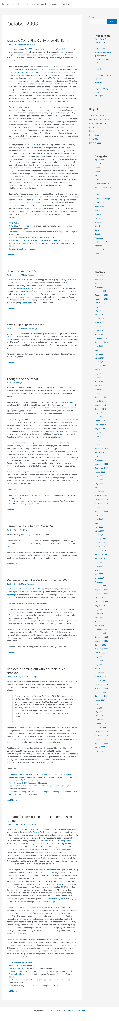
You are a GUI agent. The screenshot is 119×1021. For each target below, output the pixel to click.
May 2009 (99, 484)
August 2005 (100, 653)
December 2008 (101, 499)
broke (32, 870)
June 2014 (99, 401)
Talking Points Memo (98, 115)
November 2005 (101, 641)
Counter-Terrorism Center (25, 829)
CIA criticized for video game (21, 974)
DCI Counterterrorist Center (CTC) (23, 962)
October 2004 (100, 692)
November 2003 (101, 735)
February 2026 (101, 287)
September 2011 (101, 448)
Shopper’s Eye (38, 754)
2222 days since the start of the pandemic (103, 78)
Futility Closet (95, 143)
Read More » (12, 254)
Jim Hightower (65, 434)
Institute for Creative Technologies (37, 832)
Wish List (98, 253)
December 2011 (101, 440)
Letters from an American (99, 119)
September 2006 (101, 602)
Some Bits (93, 139)
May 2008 (99, 523)
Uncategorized (101, 242)
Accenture (26, 754)
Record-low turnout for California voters (25, 501)
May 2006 (99, 617)
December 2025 (101, 295)
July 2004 (99, 704)
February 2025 (101, 322)
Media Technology (29, 275)
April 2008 (99, 527)
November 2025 (101, 299)
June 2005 (99, 661)
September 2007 (101, 554)
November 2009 (101, 464)
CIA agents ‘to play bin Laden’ (21, 986)
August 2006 (100, 605)
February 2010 (100, 460)
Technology (99, 238)
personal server (26, 303)
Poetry (97, 210)
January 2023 (100, 366)
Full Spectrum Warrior (18, 968)
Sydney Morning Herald (56, 898)
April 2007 (99, 574)
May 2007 (99, 570)
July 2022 (99, 373)
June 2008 (99, 519)
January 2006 (100, 633)
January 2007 (100, 586)
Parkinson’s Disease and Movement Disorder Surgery (31, 232)
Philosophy (99, 206)
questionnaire (54, 597)
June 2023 (99, 346)
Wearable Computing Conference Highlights (38, 40)
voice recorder (33, 285)
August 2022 (100, 370)
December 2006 (101, 590)
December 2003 (101, 731)
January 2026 (100, 291)
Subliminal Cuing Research (20, 237)
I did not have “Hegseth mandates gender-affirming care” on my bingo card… (103, 56)
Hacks (97, 175)
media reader (25, 288)
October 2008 (100, 507)
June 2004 (99, 708)
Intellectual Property (103, 183)
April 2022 (99, 381)
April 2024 (99, 334)
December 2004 (101, 684)
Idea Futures (49, 873)
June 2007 (99, 566)
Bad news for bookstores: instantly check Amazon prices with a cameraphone (40, 786)
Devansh (93, 131)
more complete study (28, 159)
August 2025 (100, 303)
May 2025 (99, 311)
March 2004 (99, 720)
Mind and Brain (28, 44)
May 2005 (99, 664)
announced (26, 681)
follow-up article (60, 884)
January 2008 (100, 539)
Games (97, 171)
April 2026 (99, 283)
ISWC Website (14, 223)
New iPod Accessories (23, 271)
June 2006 (99, 613)
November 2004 (101, 688)
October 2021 (100, 393)
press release (39, 597)
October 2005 (100, 645)
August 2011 (100, 452)
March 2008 (99, 531)
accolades (47, 841)
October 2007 (100, 550)
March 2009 (99, 491)
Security (98, 230)
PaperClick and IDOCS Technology (23, 783)
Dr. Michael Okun (55, 69)
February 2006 (101, 629)
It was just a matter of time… (27, 325)
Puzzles (98, 218)
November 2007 (101, 547)
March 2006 (99, 625)
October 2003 (100, 739)
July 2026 (99, 275)
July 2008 (99, 515)
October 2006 (100, 598)
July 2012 (98, 432)
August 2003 (100, 747)
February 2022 (101, 389)
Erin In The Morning (97, 123)
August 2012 (100, 428)
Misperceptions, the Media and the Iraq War (38, 580)
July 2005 (99, 657)
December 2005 (101, 637)
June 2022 (99, 377)
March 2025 (99, 318)
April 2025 (99, 315)
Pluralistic (93, 127)
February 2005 (101, 676)
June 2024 (99, 330)
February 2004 (101, 723)
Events (97, 167)
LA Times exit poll (65, 402)
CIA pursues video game (19, 971)
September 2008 (101, 511)
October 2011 (100, 444)
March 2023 (99, 358)
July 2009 (99, 476)
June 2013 (99, 417)
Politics (24, 383)
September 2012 (101, 425)
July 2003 (99, 751)
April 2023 (99, 354)
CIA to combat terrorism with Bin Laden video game (30, 980)
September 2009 (101, 468)
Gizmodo (10, 728)
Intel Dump (65, 954)
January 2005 (100, 680)
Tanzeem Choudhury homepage (22, 249)
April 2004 (99, 716)
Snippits (98, 234)
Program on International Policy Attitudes (27, 589)
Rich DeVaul (36, 145)
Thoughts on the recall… (24, 379)
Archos (27, 294)
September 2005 (101, 649)
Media (97, 195)
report (44, 592)
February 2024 (101, 338)
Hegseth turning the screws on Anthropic (103, 92)
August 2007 (100, 558)
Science (98, 222)
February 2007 (101, 582)
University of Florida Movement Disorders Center (29, 72)
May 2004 (99, 712)
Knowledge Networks (15, 592)
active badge (33, 200)
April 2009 (99, 488)
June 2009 (99, 480)
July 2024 (99, 326)
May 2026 (99, 279)
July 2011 (98, 456)
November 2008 (101, 503)
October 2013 (100, 409)
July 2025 (99, 307)
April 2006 (99, 621)
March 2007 (99, 578)
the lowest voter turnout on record (64, 431)
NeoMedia (11, 681)
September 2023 (102, 342)
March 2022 (99, 385)
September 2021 (101, 397)
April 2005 (99, 668)
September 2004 (102, 696)
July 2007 (99, 562)
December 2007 (101, 543)
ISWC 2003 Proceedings (19, 226)
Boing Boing (94, 135)
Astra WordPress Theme (76, 1011)
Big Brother (99, 160)
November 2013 (101, 405)
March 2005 (99, 672)
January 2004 (100, 727)
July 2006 (99, 609)
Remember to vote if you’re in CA (30, 526)
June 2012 (99, 436)
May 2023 (99, 350)
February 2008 (101, 535)
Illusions (98, 179)
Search (92, 17)
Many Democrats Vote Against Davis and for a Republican (32, 495)
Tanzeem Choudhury (29, 203)
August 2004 (100, 700)
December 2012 (101, 421)
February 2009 (101, 495)
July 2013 (98, 413)
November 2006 (101, 594)
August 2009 (100, 472)
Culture (98, 164)
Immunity (98, 69)
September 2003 (102, 743)
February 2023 (101, 362)
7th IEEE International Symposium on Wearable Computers (49, 49)
